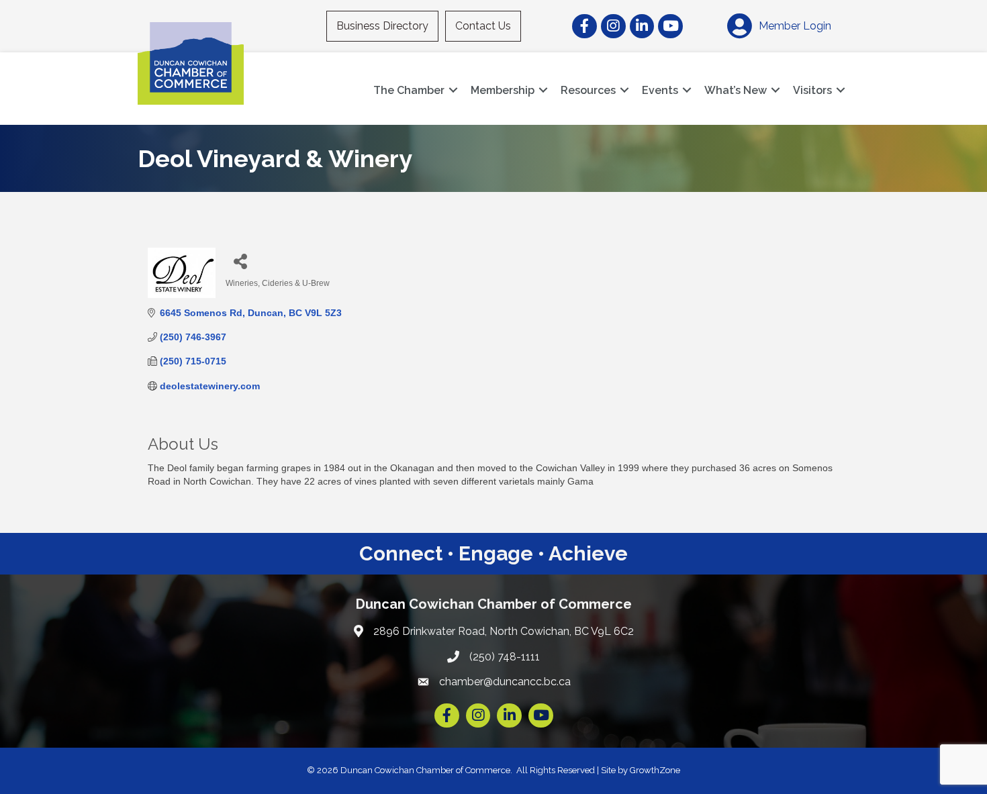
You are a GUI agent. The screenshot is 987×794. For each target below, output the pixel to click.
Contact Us (483, 25)
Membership (502, 90)
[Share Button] (241, 261)
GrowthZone (655, 770)
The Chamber (408, 90)
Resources (588, 90)
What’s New (735, 90)
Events (660, 90)
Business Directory (382, 25)
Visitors (812, 90)
